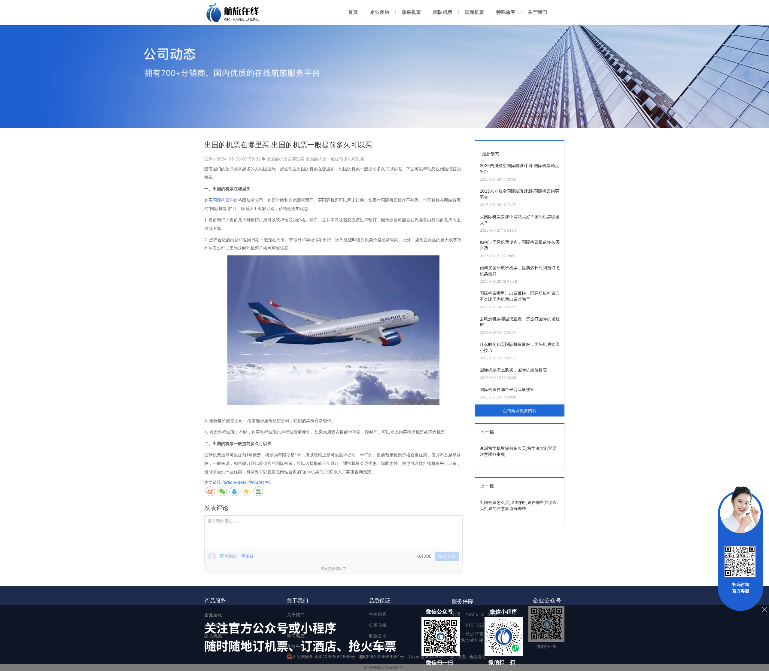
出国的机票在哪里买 (285, 158)
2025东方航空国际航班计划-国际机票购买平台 (519, 194)
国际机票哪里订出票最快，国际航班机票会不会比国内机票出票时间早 (520, 296)
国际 (209, 158)
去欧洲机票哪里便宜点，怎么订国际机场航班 (520, 321)
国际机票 (221, 200)
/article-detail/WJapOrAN (247, 482)
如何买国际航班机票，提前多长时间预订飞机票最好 (520, 270)
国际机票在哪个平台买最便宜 (507, 389)
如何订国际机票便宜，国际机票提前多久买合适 (520, 245)
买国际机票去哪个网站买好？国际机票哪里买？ (520, 219)
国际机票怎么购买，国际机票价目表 (513, 369)
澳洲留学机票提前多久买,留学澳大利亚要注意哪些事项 (518, 451)
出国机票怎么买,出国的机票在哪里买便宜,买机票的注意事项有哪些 (519, 505)
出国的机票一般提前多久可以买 (334, 158)
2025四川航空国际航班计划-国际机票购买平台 (519, 168)
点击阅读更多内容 (519, 410)
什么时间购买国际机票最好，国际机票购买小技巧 (520, 347)
